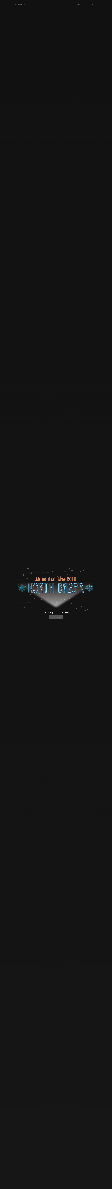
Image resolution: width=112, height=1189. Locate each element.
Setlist (86, 4)
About (78, 4)
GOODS (94, 4)
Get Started (56, 617)
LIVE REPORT (19, 5)
